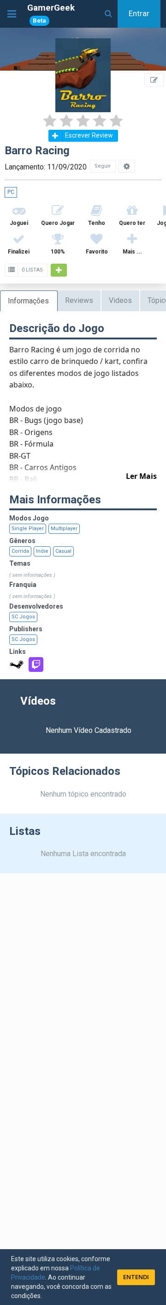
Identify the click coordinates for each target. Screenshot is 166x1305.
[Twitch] (36, 664)
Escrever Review (89, 135)
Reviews (79, 300)
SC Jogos (23, 617)
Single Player (28, 529)
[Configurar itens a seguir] (127, 166)
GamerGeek (51, 13)
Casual (63, 551)
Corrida (20, 551)
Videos (120, 300)
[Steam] (16, 664)
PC (10, 192)
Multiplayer (64, 529)
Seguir (103, 166)
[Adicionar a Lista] (59, 270)
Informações (28, 300)
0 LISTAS (31, 270)
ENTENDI (136, 1277)
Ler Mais (141, 476)
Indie (42, 551)
